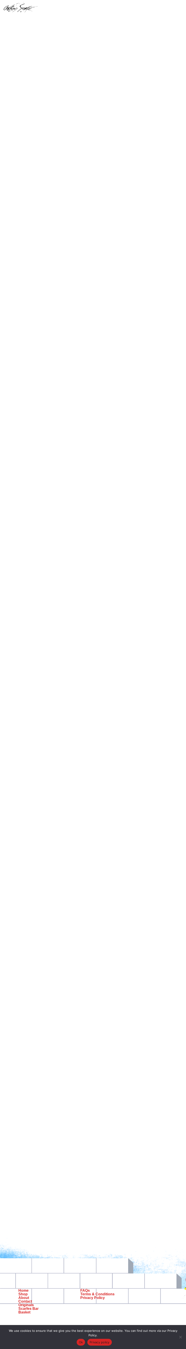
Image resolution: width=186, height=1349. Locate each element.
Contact (25, 1301)
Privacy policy (100, 1342)
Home (23, 1290)
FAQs (85, 1290)
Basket (24, 1312)
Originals (26, 1305)
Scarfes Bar (28, 1309)
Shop (23, 1294)
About (23, 1298)
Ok (81, 1342)
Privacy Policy (92, 1298)
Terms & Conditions (97, 1294)
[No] (180, 1337)
